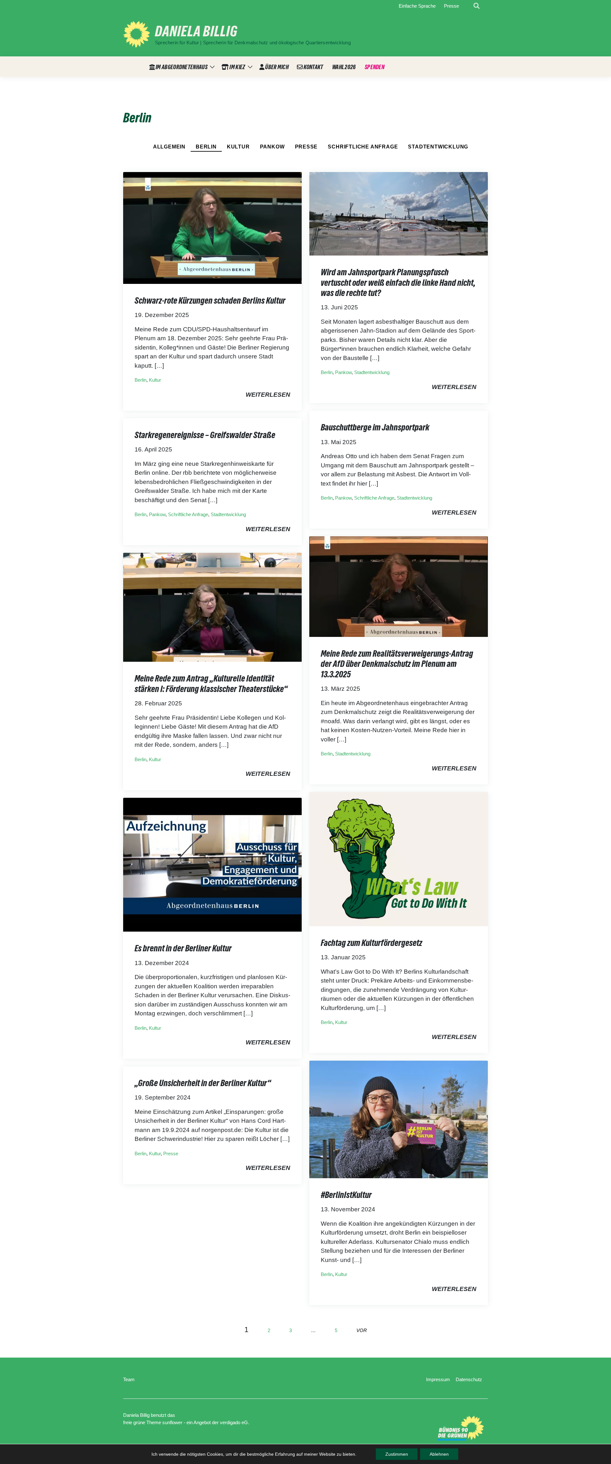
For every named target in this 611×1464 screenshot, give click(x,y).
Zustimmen (396, 1454)
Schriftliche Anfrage (363, 146)
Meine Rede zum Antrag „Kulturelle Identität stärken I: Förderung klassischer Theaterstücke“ (211, 683)
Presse (306, 146)
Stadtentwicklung (438, 146)
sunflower (172, 1422)
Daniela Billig (196, 31)
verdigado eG (234, 1422)
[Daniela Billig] (136, 34)
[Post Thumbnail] (212, 227)
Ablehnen (439, 1454)
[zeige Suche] (476, 6)
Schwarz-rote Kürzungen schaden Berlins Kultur (210, 300)
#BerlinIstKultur (346, 1195)
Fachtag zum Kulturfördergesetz (371, 943)
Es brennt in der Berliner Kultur (183, 948)
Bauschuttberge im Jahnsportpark (375, 427)
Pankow (272, 146)
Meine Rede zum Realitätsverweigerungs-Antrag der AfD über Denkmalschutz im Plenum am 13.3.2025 (397, 663)
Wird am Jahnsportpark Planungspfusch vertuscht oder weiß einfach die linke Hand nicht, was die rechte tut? (398, 282)
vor (361, 1330)
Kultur (238, 146)
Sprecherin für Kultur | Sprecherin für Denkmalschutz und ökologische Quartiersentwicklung (253, 42)
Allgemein (169, 146)
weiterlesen (268, 394)
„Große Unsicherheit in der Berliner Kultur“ (203, 1083)
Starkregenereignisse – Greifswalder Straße (205, 435)
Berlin (206, 146)
